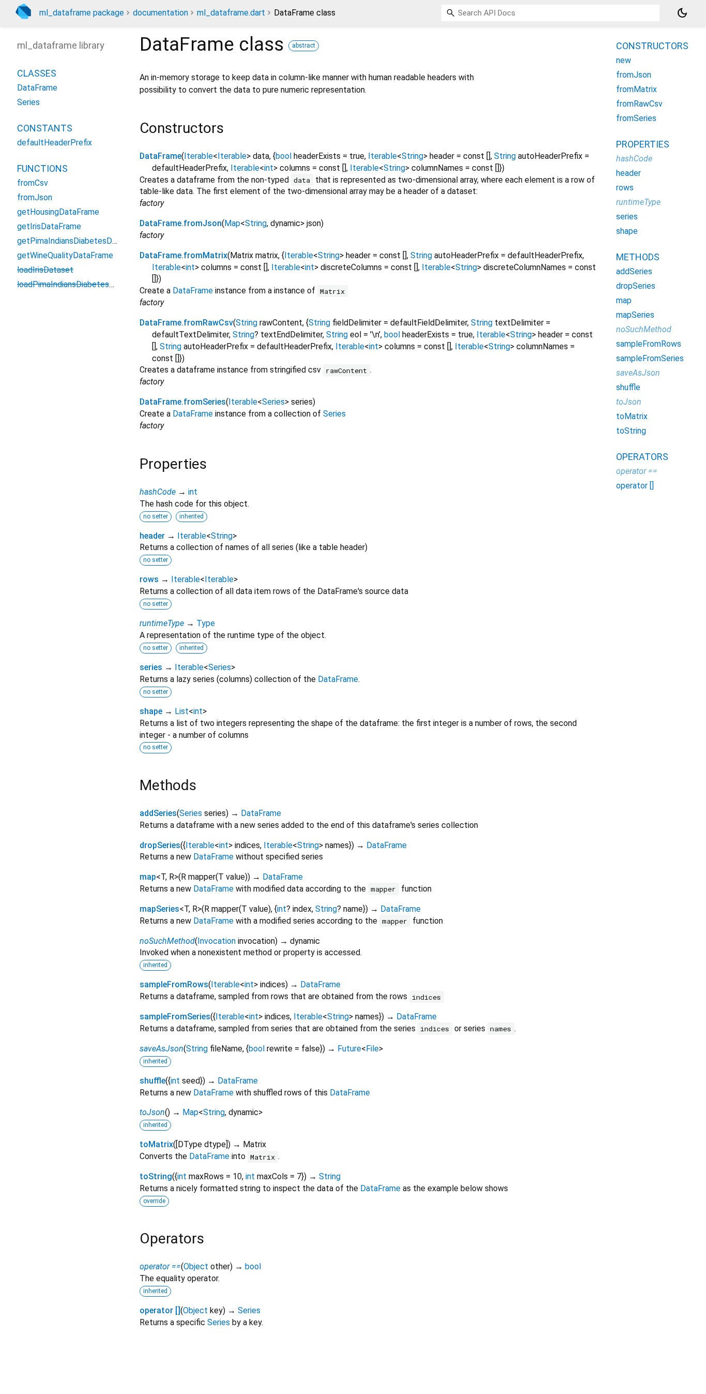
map (148, 877)
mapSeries (159, 909)
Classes (36, 73)
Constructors (652, 45)
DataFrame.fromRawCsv (186, 323)
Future (349, 1049)
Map (232, 223)
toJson (152, 1112)
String (412, 156)
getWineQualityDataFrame (65, 256)
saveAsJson (161, 1049)
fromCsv (32, 183)
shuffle (152, 1081)
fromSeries (636, 118)
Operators (642, 456)
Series (273, 402)
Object (195, 1266)
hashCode (158, 492)
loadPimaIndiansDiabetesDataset (78, 285)
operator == (160, 1266)
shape (151, 711)
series (151, 667)
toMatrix (156, 1144)
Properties (642, 144)
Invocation (216, 941)
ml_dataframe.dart (231, 13)
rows (149, 579)
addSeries (158, 813)
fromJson (34, 198)
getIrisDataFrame (49, 227)
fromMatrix (636, 89)
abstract (303, 45)
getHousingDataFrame (58, 212)
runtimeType (162, 623)
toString (156, 1176)
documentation (160, 13)
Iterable (198, 156)
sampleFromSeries (175, 1016)
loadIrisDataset (45, 270)
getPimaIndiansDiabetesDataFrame (82, 241)
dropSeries (160, 845)
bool (283, 156)
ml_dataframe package (81, 13)
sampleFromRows (174, 984)
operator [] (160, 1310)
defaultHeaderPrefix (54, 143)
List (182, 711)
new (623, 60)
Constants (44, 128)
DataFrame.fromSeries (183, 402)
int (268, 168)
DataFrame (160, 156)
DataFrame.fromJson (181, 223)
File (372, 1049)
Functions (42, 169)
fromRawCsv (639, 104)
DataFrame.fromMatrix (183, 255)
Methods (637, 256)
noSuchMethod (167, 941)
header (152, 536)
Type (205, 623)
